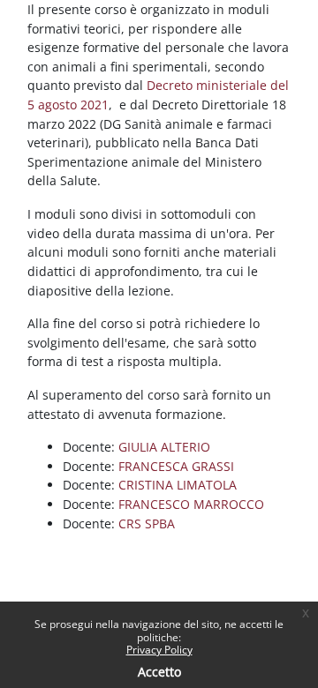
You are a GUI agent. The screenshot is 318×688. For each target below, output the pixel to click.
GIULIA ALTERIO (164, 446)
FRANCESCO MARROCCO (191, 504)
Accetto (159, 671)
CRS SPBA (146, 523)
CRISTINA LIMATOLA (177, 484)
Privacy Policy (159, 649)
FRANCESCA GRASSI (176, 466)
